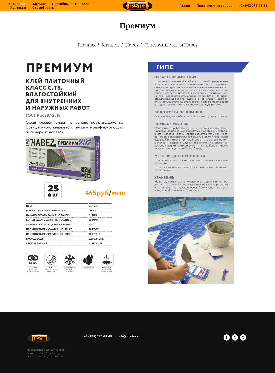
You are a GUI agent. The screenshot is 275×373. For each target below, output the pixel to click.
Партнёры (60, 4)
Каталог (39, 4)
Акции (185, 5)
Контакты (18, 7)
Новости (82, 4)
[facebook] (227, 339)
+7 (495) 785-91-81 (253, 5)
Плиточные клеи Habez (171, 45)
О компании (17, 4)
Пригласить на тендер (214, 5)
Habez (132, 45)
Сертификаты (43, 7)
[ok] (243, 339)
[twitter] (235, 339)
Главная (87, 45)
